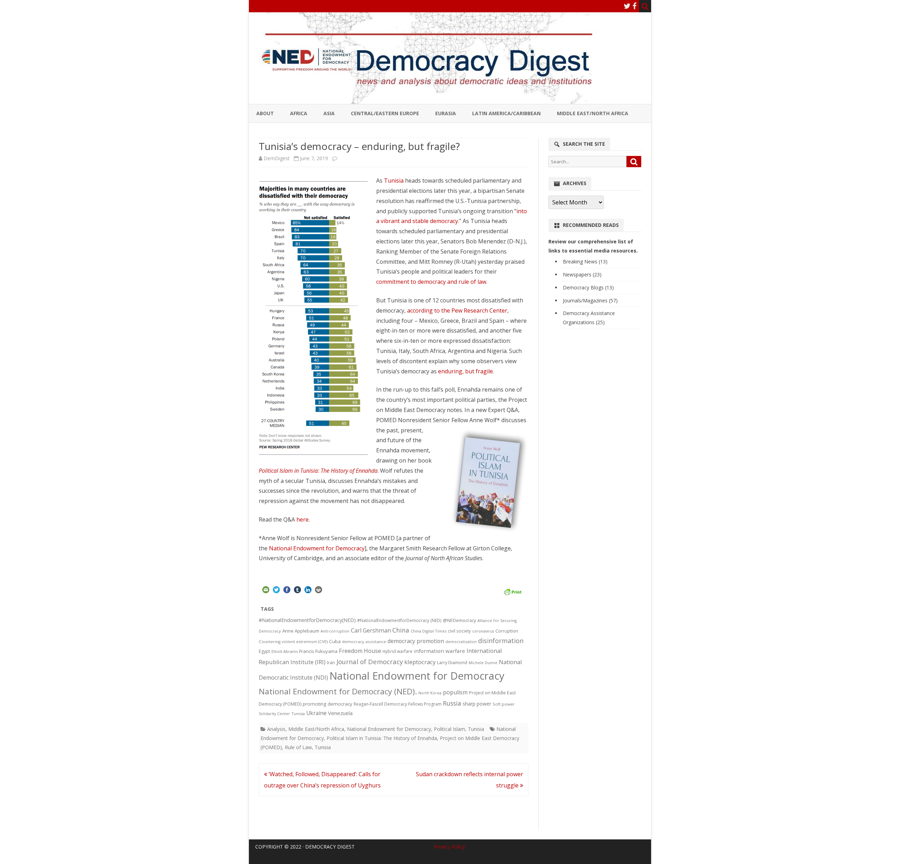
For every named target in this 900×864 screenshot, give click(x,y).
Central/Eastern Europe (385, 113)
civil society (459, 631)
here (302, 519)
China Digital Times (428, 631)
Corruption (506, 631)
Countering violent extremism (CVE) (293, 641)
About (265, 113)
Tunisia (394, 180)
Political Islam (449, 729)
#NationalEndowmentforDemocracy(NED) (307, 620)
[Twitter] (627, 6)
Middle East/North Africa (592, 113)
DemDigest (277, 158)
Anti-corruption (335, 631)
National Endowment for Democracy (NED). (338, 691)
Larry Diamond (452, 662)
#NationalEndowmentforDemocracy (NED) (399, 620)
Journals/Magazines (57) (590, 300)
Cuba (335, 641)
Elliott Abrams (284, 651)
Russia (452, 703)
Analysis (276, 729)
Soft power (504, 704)
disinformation (500, 640)
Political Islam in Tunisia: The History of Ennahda (382, 738)
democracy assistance (364, 641)
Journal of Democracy (369, 661)
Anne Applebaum (300, 631)
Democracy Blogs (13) (588, 287)
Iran (331, 663)
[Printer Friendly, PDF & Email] (512, 591)
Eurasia (445, 113)
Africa (298, 113)
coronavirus (483, 631)
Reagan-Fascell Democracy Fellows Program (398, 704)
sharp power (477, 703)
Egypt (264, 651)
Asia (329, 113)
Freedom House (360, 651)
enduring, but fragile (465, 371)
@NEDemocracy (459, 620)
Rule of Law (298, 747)
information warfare (439, 650)
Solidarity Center (274, 713)
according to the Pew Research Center (457, 310)
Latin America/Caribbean (506, 113)
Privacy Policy (449, 846)
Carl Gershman (371, 630)
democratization (461, 641)
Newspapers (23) (582, 274)
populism (455, 692)
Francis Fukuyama (318, 651)
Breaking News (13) (585, 261)
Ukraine (316, 713)
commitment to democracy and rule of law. (431, 282)
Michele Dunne (483, 662)
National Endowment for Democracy (317, 548)
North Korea (430, 692)
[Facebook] (634, 6)
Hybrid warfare (397, 651)
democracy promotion (415, 641)
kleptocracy (420, 662)
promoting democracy (327, 704)
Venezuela (340, 712)
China (400, 630)
